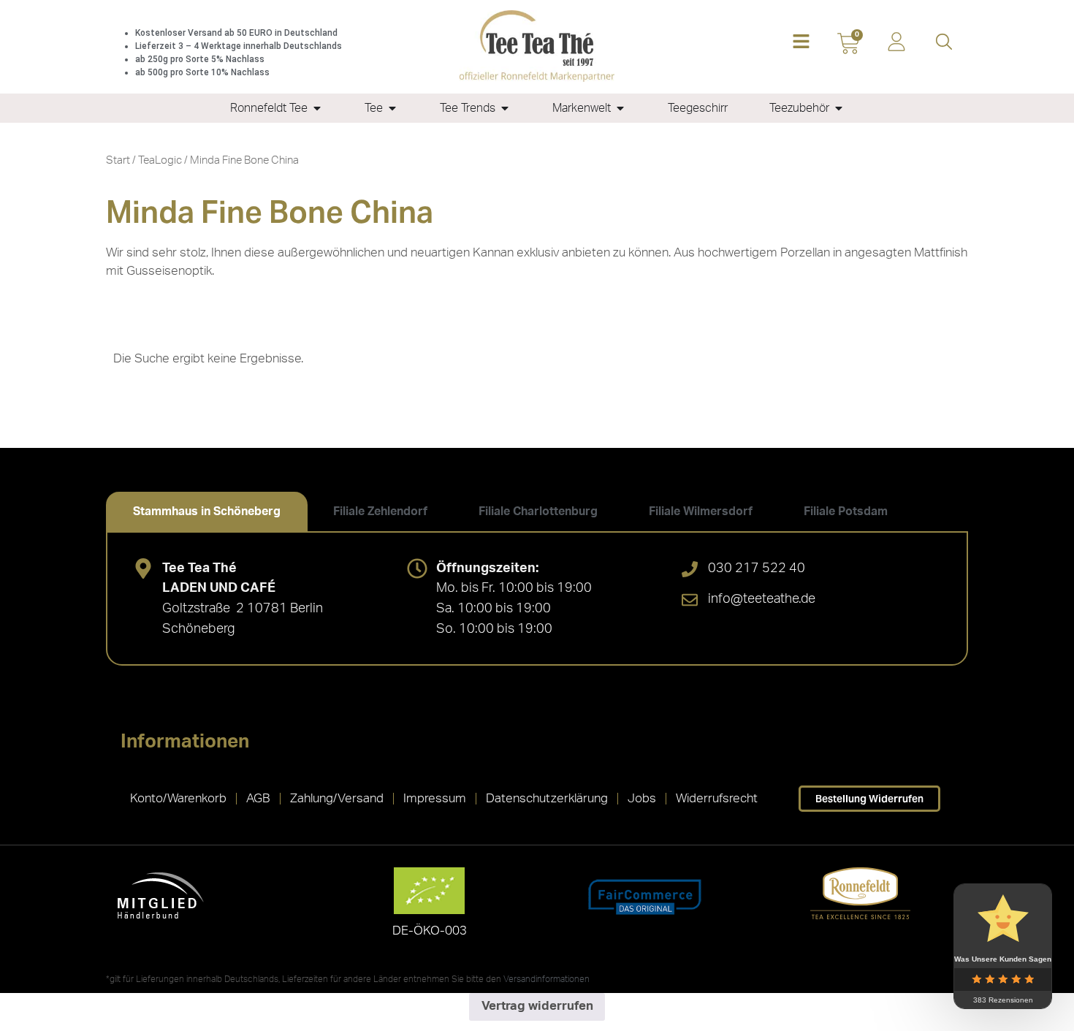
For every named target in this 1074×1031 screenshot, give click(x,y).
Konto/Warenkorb (178, 798)
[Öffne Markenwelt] (620, 108)
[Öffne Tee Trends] (505, 108)
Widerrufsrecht (717, 798)
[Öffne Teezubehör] (839, 108)
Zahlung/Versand (337, 798)
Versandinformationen (546, 979)
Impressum (434, 798)
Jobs (642, 798)
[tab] (207, 511)
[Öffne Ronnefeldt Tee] (317, 108)
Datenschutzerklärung (547, 798)
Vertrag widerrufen (537, 1006)
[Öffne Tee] (392, 108)
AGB (258, 798)
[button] (801, 42)
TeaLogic (160, 160)
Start (118, 160)
